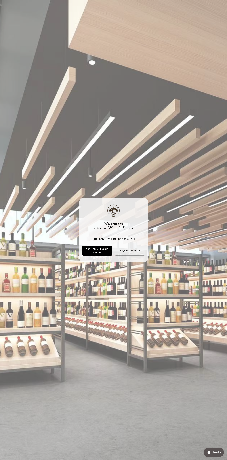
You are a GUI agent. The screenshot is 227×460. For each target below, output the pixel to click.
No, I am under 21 (130, 250)
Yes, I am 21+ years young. (97, 250)
